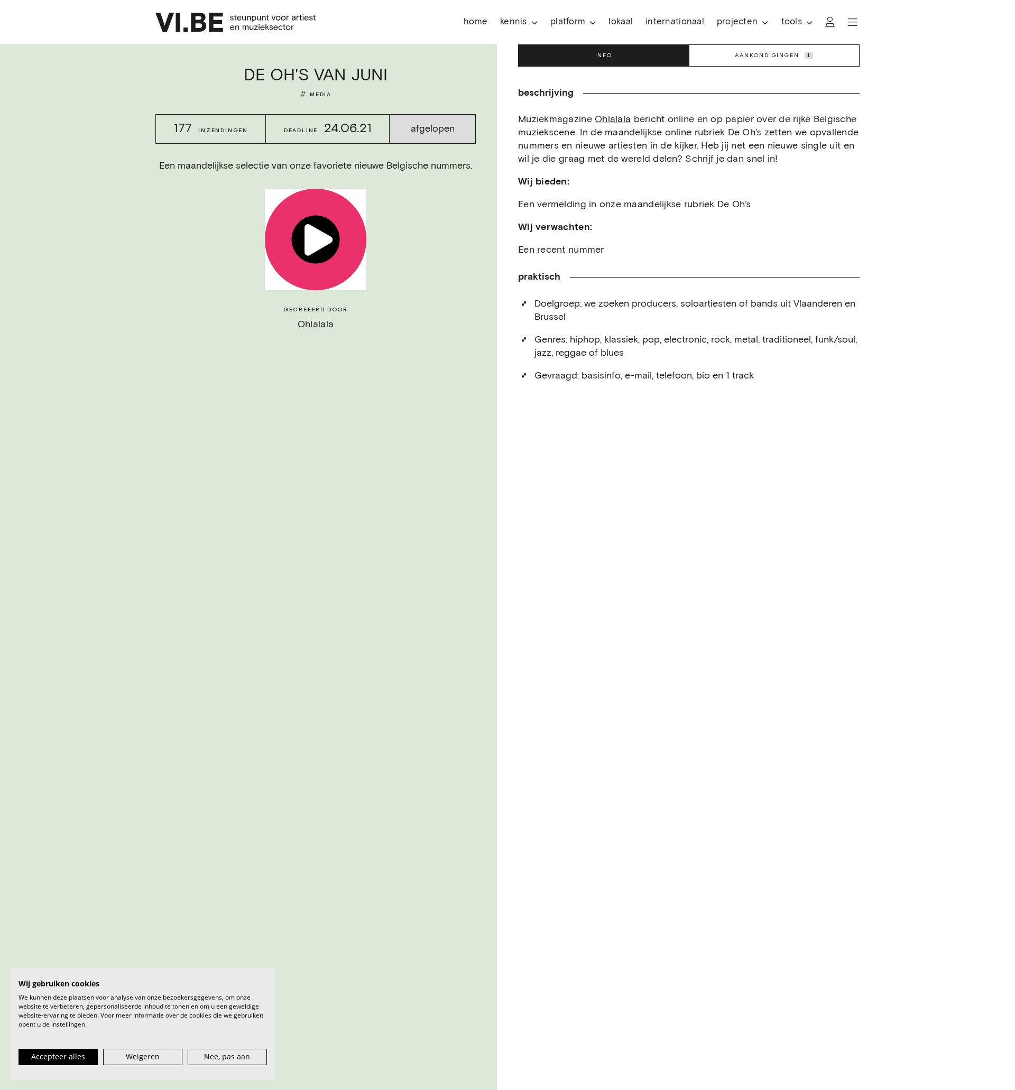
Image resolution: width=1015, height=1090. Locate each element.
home (475, 21)
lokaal (620, 21)
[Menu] (853, 22)
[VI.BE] (235, 22)
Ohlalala (316, 324)
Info (603, 55)
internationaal (674, 21)
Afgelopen (433, 129)
